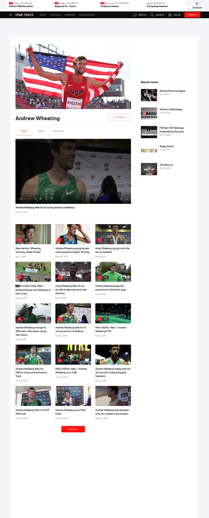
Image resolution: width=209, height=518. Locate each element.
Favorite (121, 117)
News (41, 131)
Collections (58, 131)
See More (73, 429)
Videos (24, 131)
